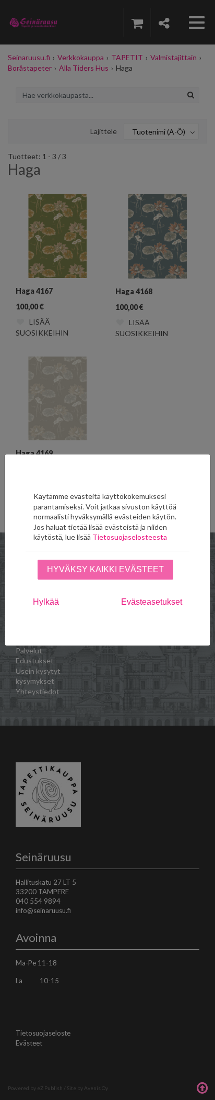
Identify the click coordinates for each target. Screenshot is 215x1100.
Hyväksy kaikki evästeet (105, 569)
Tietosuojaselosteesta (129, 536)
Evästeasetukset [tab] (151, 601)
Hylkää (46, 601)
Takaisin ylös (202, 1087)
